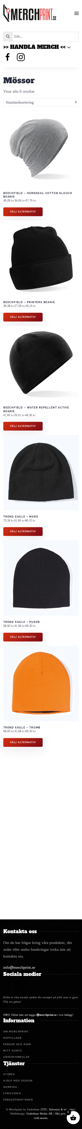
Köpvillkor (12, 1038)
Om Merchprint (16, 1031)
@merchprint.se (47, 1015)
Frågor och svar (17, 1044)
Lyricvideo (12, 1093)
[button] (76, 13)
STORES (9, 1074)
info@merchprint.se (19, 967)
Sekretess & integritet (62, 1109)
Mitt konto (12, 1050)
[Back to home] (29, 13)
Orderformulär (16, 1057)
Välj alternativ (23, 211)
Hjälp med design (18, 1080)
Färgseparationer (18, 1099)
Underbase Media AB (39, 1113)
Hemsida (10, 1087)
